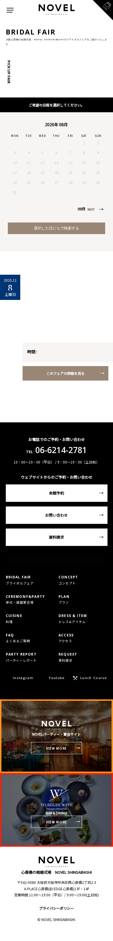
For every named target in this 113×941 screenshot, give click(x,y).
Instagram (23, 678)
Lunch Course (93, 678)
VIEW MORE (56, 748)
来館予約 (56, 493)
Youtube (57, 678)
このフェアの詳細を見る (65, 373)
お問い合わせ (56, 515)
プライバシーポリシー (56, 908)
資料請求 (56, 537)
